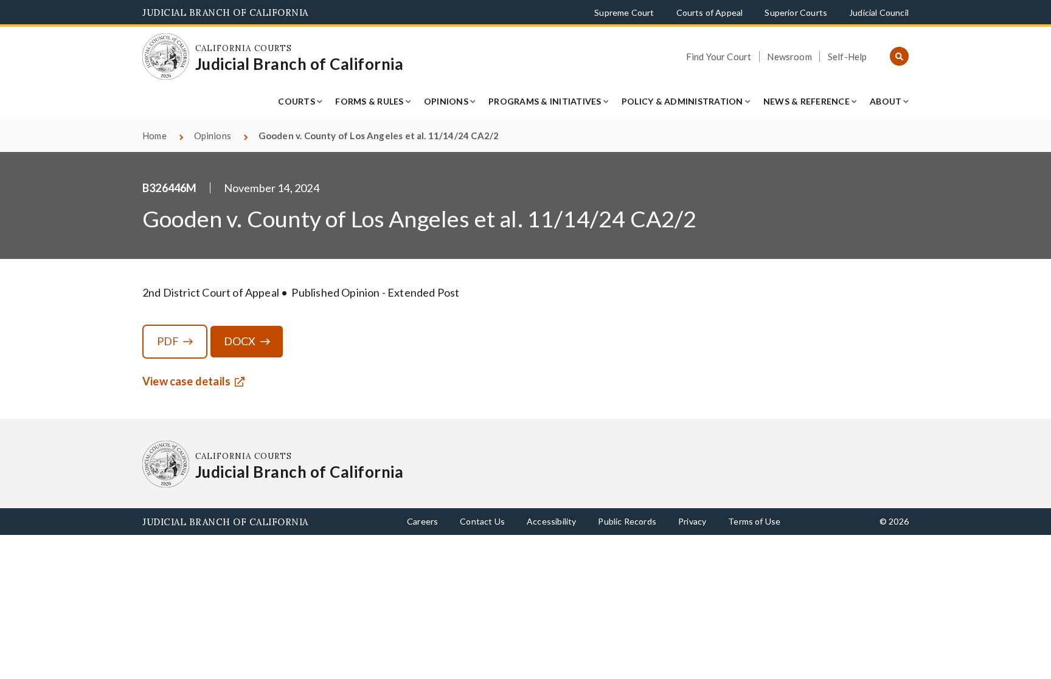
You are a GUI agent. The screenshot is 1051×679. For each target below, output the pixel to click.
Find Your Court (719, 56)
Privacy (692, 521)
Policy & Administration (682, 101)
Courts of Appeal (709, 12)
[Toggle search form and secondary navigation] (899, 56)
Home (154, 135)
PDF (168, 341)
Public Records (627, 521)
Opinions (446, 101)
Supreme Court (624, 12)
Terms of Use (754, 521)
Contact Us (482, 521)
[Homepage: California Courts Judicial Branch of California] (165, 56)
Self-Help (847, 56)
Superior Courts (796, 12)
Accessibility (551, 521)
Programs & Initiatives (545, 101)
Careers (422, 521)
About (885, 101)
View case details (186, 381)
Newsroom (789, 56)
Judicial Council (879, 12)
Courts (296, 101)
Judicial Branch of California (225, 12)
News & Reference (806, 101)
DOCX (240, 341)
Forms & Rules (369, 101)
